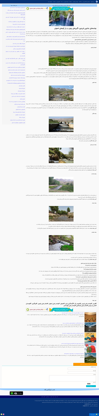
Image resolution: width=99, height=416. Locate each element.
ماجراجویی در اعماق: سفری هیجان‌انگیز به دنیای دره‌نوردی (17, 72)
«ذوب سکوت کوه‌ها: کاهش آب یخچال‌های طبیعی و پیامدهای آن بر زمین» (73, 323)
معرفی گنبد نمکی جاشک (21, 91)
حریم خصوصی (48, 396)
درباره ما (55, 396)
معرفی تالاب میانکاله (22, 117)
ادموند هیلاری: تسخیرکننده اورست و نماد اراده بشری (17, 7)
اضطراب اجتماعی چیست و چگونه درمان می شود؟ (18, 93)
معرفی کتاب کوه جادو (22, 88)
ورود (53, 396)
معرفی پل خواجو (22, 99)
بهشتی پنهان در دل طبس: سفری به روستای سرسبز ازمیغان (16, 70)
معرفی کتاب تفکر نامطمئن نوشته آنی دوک (19, 112)
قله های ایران (58, 1)
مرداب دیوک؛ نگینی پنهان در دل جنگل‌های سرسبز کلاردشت (16, 21)
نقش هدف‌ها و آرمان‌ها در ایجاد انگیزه (19, 104)
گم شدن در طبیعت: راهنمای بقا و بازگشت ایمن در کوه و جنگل (16, 10)
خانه (57, 396)
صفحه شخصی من (66, 1)
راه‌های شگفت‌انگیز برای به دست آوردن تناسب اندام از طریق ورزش (15, 80)
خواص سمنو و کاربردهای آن (21, 106)
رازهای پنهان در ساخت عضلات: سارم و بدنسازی (18, 96)
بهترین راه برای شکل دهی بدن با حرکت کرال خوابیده (17, 120)
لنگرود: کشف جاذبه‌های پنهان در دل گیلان (19, 48)
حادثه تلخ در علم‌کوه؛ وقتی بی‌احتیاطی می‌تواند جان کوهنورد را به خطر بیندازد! (73, 333)
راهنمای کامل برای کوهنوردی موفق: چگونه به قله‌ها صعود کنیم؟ (16, 83)
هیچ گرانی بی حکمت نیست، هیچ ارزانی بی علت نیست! (17, 101)
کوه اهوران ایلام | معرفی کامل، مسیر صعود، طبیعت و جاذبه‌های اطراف (74, 353)
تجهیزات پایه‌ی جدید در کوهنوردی (20, 114)
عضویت (51, 396)
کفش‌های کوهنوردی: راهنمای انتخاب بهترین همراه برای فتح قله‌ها (15, 29)
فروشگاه (71, 1)
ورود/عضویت (92, 1)
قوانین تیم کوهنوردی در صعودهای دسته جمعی (18, 122)
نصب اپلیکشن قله (93, 414)
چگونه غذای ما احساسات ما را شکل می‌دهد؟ (19, 24)
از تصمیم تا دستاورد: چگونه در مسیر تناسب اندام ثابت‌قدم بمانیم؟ (16, 27)
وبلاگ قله (80, 1)
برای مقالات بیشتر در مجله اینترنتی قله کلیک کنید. (61, 5)
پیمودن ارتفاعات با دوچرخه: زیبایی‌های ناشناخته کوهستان (17, 77)
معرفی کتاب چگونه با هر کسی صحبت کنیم (19, 43)
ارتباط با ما (54, 1)
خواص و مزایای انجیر (22, 85)
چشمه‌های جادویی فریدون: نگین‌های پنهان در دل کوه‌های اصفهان (16, 36)
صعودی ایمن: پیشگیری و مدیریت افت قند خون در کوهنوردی (16, 67)
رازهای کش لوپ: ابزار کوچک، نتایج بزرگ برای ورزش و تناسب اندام (15, 46)
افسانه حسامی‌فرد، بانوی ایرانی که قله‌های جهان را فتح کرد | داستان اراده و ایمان (72, 343)
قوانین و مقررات (43, 396)
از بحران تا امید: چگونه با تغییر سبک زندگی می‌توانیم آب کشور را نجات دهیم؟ (73, 313)
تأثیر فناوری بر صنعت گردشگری (20, 109)
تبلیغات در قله (50, 1)
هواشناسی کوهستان (75, 1)
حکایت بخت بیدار (22, 56)
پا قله (62, 1)
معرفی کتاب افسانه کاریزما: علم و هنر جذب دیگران (18, 75)
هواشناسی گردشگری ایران (86, 1)
